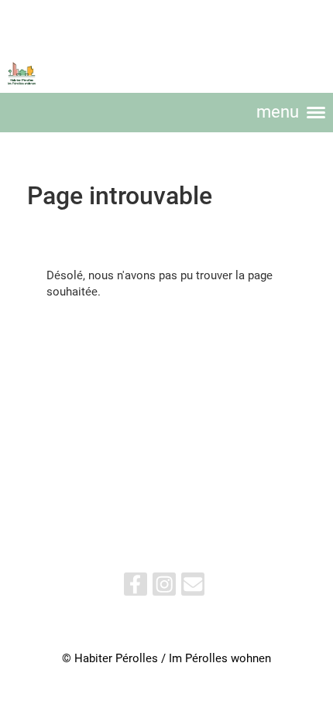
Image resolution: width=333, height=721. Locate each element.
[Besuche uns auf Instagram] (164, 587)
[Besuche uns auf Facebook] (135, 587)
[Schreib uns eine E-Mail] (192, 587)
